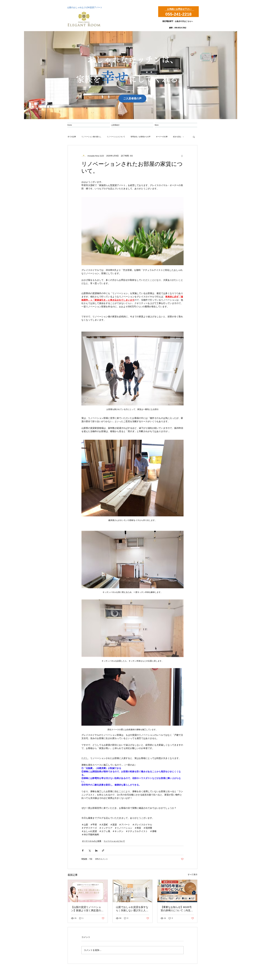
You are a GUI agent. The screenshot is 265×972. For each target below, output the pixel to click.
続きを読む (177, 137)
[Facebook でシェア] (82, 850)
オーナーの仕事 (162, 137)
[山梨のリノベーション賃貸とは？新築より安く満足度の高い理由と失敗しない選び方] (88, 891)
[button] (194, 137)
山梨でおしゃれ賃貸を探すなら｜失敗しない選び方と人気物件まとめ (132, 909)
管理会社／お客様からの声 (140, 137)
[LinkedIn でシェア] (96, 850)
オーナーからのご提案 (91, 841)
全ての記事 (72, 137)
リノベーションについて (116, 137)
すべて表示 (192, 874)
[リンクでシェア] (103, 850)
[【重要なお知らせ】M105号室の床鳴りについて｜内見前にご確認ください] (177, 891)
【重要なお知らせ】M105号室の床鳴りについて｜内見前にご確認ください (177, 909)
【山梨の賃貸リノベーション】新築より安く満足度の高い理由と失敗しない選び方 (87, 909)
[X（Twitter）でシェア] (89, 850)
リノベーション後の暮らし (91, 137)
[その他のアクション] (182, 155)
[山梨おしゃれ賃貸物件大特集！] (133, 891)
